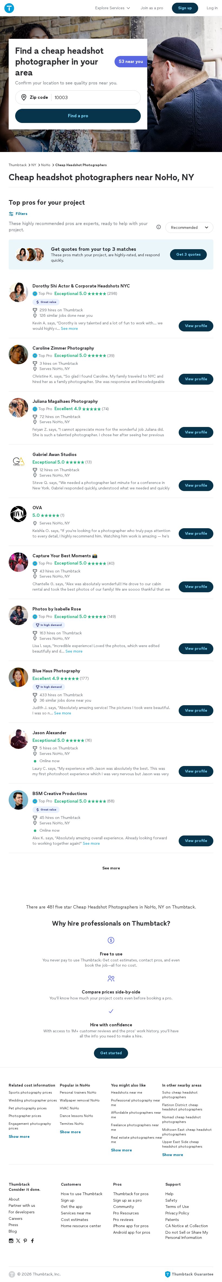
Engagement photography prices (30, 1126)
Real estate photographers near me (136, 1140)
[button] (42, 294)
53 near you (131, 61)
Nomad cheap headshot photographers (181, 1119)
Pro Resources (126, 1213)
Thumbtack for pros (131, 1194)
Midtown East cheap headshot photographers (187, 1132)
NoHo (45, 165)
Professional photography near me (135, 1103)
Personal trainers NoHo (78, 1092)
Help (169, 1194)
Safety (171, 1200)
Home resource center (81, 1226)
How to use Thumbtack (81, 1194)
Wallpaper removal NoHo (80, 1100)
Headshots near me (126, 1092)
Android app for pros (131, 1232)
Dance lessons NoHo (76, 1116)
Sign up (67, 1200)
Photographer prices (25, 1116)
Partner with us (22, 1205)
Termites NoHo (72, 1124)
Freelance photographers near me (135, 1127)
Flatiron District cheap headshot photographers (182, 1107)
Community (123, 1206)
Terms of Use (177, 1206)
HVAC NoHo (69, 1108)
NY (33, 165)
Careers (15, 1218)
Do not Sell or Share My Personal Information (186, 1235)
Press (13, 1225)
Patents (172, 1219)
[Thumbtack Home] (9, 8)
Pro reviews (123, 1219)
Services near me (76, 1213)
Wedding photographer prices (33, 1100)
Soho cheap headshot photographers (180, 1095)
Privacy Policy (177, 1213)
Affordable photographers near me (136, 1115)
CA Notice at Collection (186, 1226)
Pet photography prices (28, 1108)
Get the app (72, 1206)
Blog (13, 1231)
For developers (22, 1212)
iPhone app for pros (131, 1226)
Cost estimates (74, 1219)
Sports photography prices (30, 1092)
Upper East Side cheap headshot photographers (182, 1144)
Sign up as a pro (127, 1200)
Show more (19, 1136)
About (14, 1199)
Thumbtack (18, 165)
